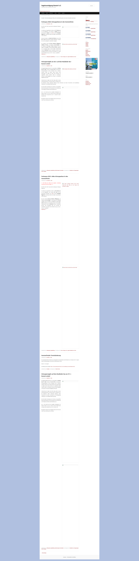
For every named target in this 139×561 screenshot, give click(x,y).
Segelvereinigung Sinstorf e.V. (51, 6)
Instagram (87, 42)
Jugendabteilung (52, 56)
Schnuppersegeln (76, 170)
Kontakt (59, 13)
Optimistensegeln (57, 170)
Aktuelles (43, 13)
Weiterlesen (43, 54)
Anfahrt (87, 52)
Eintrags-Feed (88, 82)
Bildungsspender (88, 51)
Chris (51, 180)
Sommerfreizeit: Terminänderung (51, 355)
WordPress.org (88, 84)
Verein (47, 13)
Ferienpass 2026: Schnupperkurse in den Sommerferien (57, 22)
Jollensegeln (48, 56)
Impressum (64, 557)
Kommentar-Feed (88, 83)
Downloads (87, 54)
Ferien (62, 56)
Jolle (52, 193)
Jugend (69, 56)
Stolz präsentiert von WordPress (71, 557)
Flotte (55, 13)
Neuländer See (72, 56)
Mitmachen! (51, 13)
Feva (66, 56)
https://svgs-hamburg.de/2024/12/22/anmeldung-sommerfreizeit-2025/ (63, 366)
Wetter (87, 53)
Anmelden (87, 81)
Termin (75, 56)
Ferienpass (64, 56)
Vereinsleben (61, 170)
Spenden (63, 13)
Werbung (45, 171)
